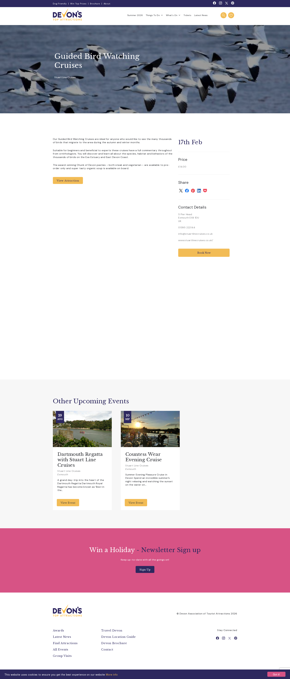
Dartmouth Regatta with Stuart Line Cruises (80, 459)
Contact (107, 649)
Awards (58, 630)
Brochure (95, 3)
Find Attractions (65, 643)
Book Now (204, 252)
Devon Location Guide (118, 637)
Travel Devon (111, 630)
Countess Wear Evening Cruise (143, 456)
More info (112, 674)
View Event (68, 502)
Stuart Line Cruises (65, 77)
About (107, 3)
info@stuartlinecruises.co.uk (195, 233)
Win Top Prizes (78, 3)
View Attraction (68, 180)
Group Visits (62, 656)
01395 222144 (186, 227)
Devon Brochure (114, 643)
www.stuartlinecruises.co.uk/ (195, 240)
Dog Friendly (60, 3)
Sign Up (145, 569)
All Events (60, 649)
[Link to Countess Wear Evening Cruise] (150, 429)
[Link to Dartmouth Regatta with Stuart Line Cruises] (82, 429)
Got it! (276, 674)
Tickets (187, 15)
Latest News (201, 15)
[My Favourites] (231, 15)
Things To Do (153, 15)
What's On (171, 15)
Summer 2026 (135, 15)
